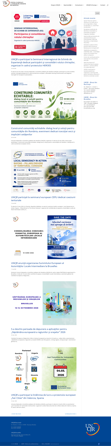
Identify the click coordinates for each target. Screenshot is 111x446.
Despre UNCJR (55, 5)
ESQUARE (47, 444)
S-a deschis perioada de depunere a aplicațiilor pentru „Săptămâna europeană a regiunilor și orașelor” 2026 (39, 330)
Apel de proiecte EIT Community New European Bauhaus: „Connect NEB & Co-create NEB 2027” (91, 65)
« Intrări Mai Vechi (16, 414)
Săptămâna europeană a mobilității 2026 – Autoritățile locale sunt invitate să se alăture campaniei (92, 52)
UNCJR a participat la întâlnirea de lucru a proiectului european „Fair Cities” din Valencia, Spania (43, 396)
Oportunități (67, 5)
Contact (102, 5)
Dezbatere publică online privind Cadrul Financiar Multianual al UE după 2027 (91, 46)
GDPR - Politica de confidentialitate (29, 444)
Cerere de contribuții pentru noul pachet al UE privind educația (91, 58)
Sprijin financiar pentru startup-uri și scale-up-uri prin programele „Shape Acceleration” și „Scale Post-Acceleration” (91, 24)
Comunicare (79, 5)
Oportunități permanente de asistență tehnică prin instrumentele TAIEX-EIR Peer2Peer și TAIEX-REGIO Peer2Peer (91, 39)
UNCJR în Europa (91, 5)
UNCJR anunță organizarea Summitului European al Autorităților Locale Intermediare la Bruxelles (37, 265)
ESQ (43, 444)
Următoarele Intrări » (70, 414)
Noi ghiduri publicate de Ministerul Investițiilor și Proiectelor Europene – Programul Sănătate (90, 32)
